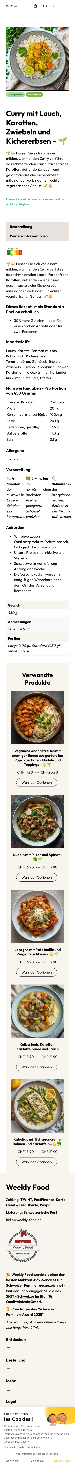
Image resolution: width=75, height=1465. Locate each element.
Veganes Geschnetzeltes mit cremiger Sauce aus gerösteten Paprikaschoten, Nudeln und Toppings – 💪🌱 (37, 758)
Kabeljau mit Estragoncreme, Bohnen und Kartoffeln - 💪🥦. (38, 1141)
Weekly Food (23, 1247)
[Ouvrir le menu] (24, 6)
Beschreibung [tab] (21, 226)
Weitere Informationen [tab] (29, 236)
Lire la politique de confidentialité (22, 1447)
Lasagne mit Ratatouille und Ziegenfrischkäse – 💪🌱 (37, 952)
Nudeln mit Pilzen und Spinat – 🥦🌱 (37, 857)
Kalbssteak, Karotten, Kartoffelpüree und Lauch (37, 1046)
